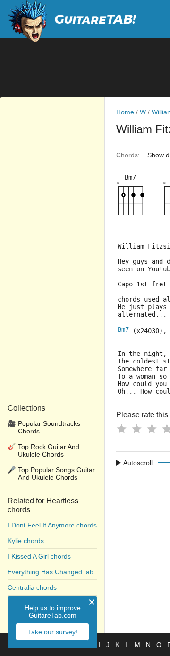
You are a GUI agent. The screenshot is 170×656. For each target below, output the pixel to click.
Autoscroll (138, 462)
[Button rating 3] (151, 428)
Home (125, 112)
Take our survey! (52, 632)
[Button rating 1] (121, 428)
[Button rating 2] (136, 428)
